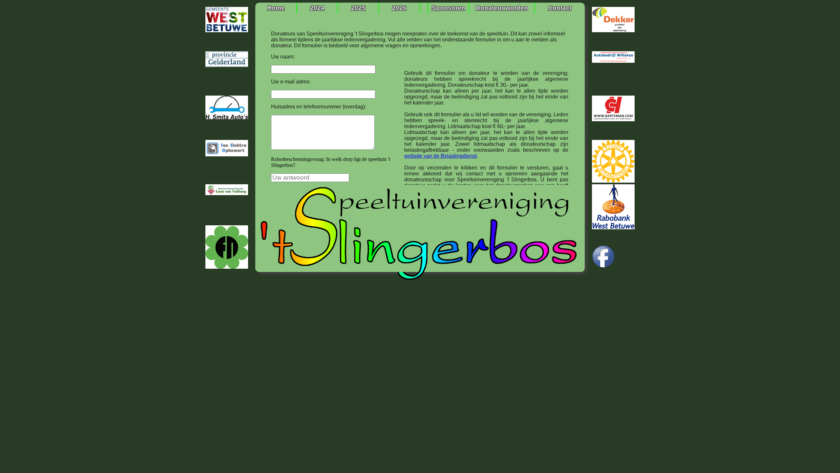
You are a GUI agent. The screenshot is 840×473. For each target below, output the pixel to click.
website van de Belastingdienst (440, 156)
